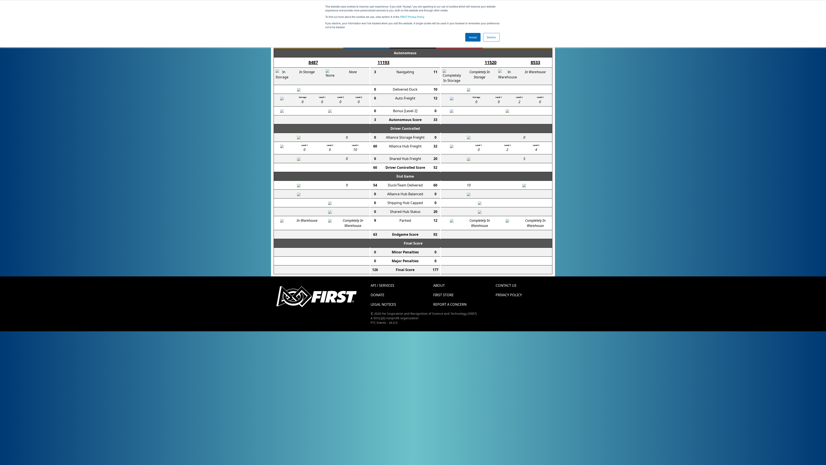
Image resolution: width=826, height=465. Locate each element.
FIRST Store (443, 295)
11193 (383, 62)
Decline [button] (491, 37)
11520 (490, 62)
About (439, 285)
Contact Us (506, 285)
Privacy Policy (412, 17)
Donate (377, 295)
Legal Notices (383, 304)
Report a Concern (450, 304)
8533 (535, 62)
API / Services (382, 285)
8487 (313, 62)
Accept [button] (473, 37)
